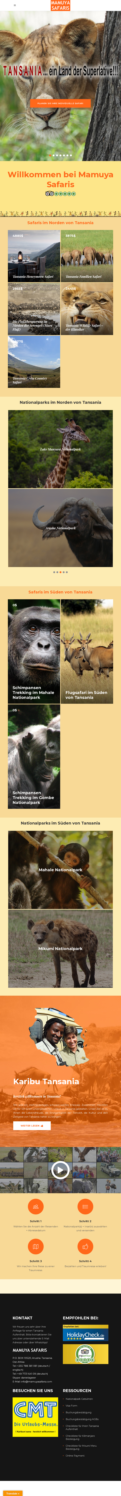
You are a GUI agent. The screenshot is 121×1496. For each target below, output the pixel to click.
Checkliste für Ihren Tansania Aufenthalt (82, 1427)
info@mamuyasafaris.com (36, 1381)
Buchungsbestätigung (78, 1412)
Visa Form (71, 1405)
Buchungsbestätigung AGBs (82, 1419)
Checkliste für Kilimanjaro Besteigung (80, 1437)
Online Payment (75, 1455)
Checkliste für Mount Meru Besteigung (81, 1447)
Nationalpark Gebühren (79, 1398)
